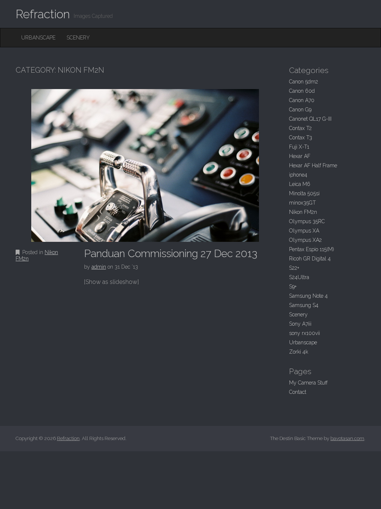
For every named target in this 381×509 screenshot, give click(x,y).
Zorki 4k (298, 352)
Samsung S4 (303, 305)
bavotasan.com (347, 438)
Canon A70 (301, 100)
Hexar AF (299, 156)
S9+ (293, 287)
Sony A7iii (300, 324)
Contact (297, 392)
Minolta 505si (304, 193)
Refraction (43, 14)
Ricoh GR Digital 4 (310, 259)
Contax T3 (300, 137)
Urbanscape (38, 38)
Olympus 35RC (307, 221)
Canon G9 (300, 110)
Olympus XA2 (305, 240)
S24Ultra (299, 277)
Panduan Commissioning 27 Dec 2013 (170, 253)
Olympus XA (304, 231)
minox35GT (302, 203)
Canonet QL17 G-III (310, 119)
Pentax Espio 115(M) (311, 249)
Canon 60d (302, 91)
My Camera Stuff (308, 383)
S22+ (294, 268)
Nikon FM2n (303, 212)
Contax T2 (300, 128)
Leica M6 (299, 184)
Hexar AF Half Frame (313, 165)
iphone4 (298, 175)
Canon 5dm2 (303, 82)
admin (99, 267)
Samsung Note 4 (308, 296)
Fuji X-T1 (299, 147)
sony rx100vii (304, 333)
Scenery (78, 38)
